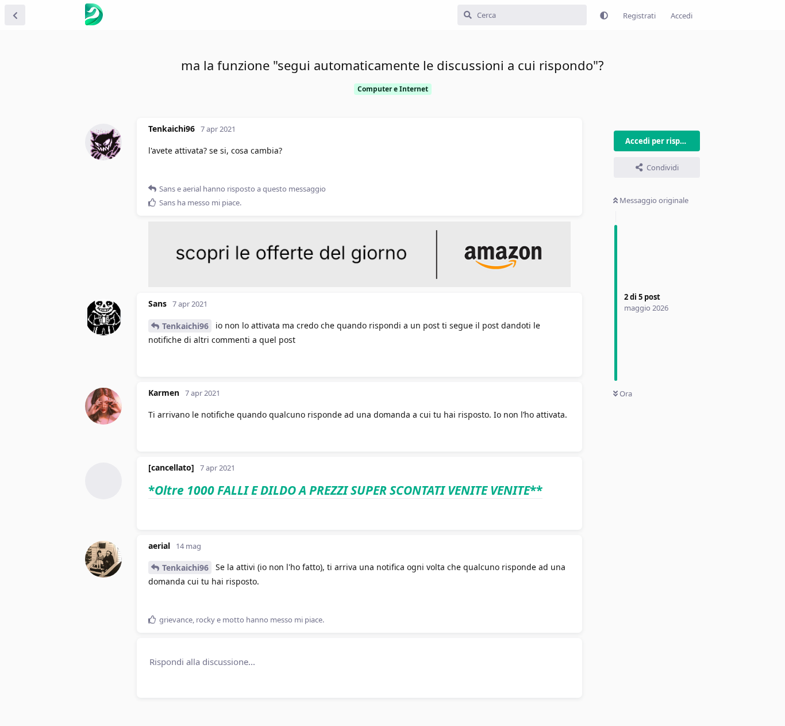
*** (345, 490)
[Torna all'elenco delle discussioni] (15, 15)
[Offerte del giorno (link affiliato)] (359, 284)
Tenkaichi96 (185, 325)
